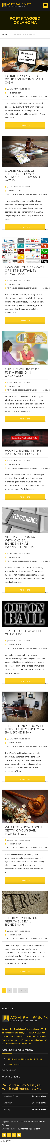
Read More (25, 126)
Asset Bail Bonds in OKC (16, 97)
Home (4, 34)
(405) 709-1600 (14, 1064)
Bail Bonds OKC (9, 1070)
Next (22, 990)
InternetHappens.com (30, 1128)
